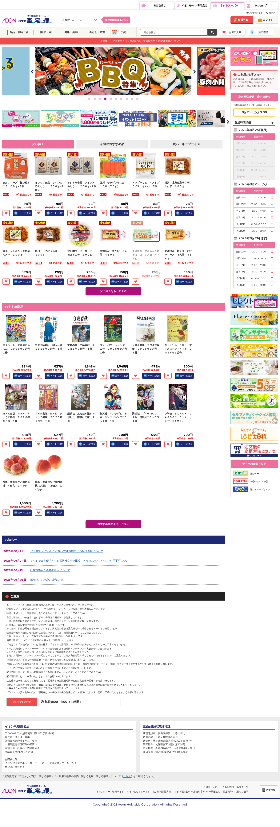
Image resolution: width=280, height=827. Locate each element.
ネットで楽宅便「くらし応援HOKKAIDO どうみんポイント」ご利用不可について (80, 560)
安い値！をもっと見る (113, 291)
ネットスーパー (227, 6)
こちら (127, 776)
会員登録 (243, 19)
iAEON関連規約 (211, 791)
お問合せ (273, 12)
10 (137, 99)
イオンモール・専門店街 (192, 6)
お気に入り (235, 32)
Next (194, 72)
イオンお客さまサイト (138, 791)
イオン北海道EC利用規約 (187, 791)
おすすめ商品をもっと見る (113, 524)
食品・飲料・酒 (19, 32)
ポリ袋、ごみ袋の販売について (48, 579)
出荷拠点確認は (116, 19)
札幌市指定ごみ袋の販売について (50, 570)
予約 (123, 32)
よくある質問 (227, 787)
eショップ (261, 6)
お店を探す (157, 6)
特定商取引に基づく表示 (235, 791)
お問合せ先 (242, 787)
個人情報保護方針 (162, 791)
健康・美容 (71, 32)
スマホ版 (270, 789)
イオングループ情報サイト (110, 791)
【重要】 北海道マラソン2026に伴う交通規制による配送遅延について (140, 40)
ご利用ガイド (256, 12)
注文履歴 (263, 32)
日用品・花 (45, 32)
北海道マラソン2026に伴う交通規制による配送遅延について (66, 551)
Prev (32, 72)
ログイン (268, 19)
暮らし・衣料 (97, 32)
